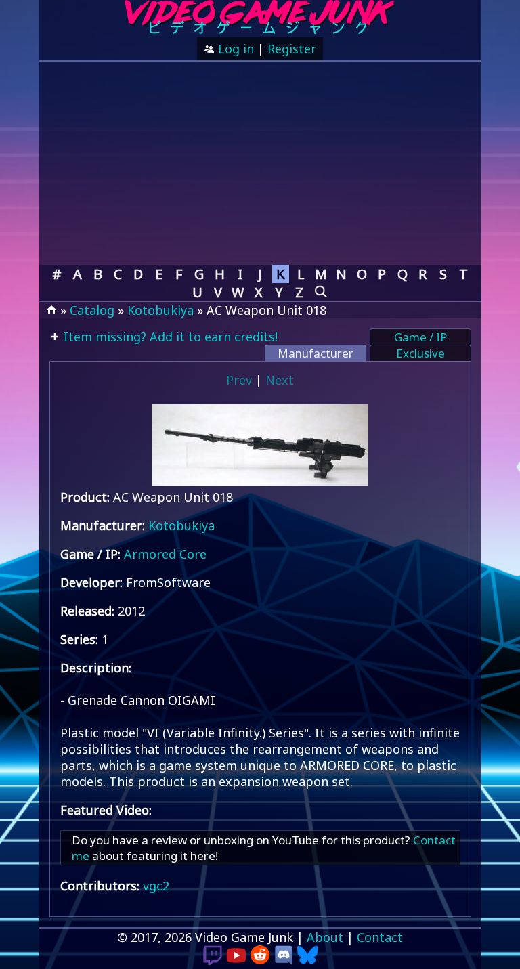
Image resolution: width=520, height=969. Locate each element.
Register (291, 49)
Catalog (92, 310)
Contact (380, 937)
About (325, 937)
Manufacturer (315, 353)
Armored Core (165, 554)
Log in (234, 49)
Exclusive (420, 353)
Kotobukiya (160, 310)
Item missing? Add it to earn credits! (169, 336)
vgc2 (156, 886)
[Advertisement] (260, 163)
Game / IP (420, 337)
